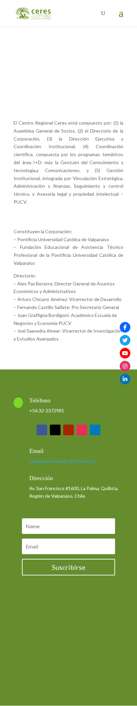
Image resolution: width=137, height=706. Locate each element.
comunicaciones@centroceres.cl (62, 461)
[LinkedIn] (125, 379)
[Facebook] (125, 327)
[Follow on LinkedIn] (95, 430)
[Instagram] (125, 366)
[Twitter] (125, 340)
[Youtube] (125, 353)
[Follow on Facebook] (42, 430)
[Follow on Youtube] (68, 430)
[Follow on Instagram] (81, 430)
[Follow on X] (55, 430)
